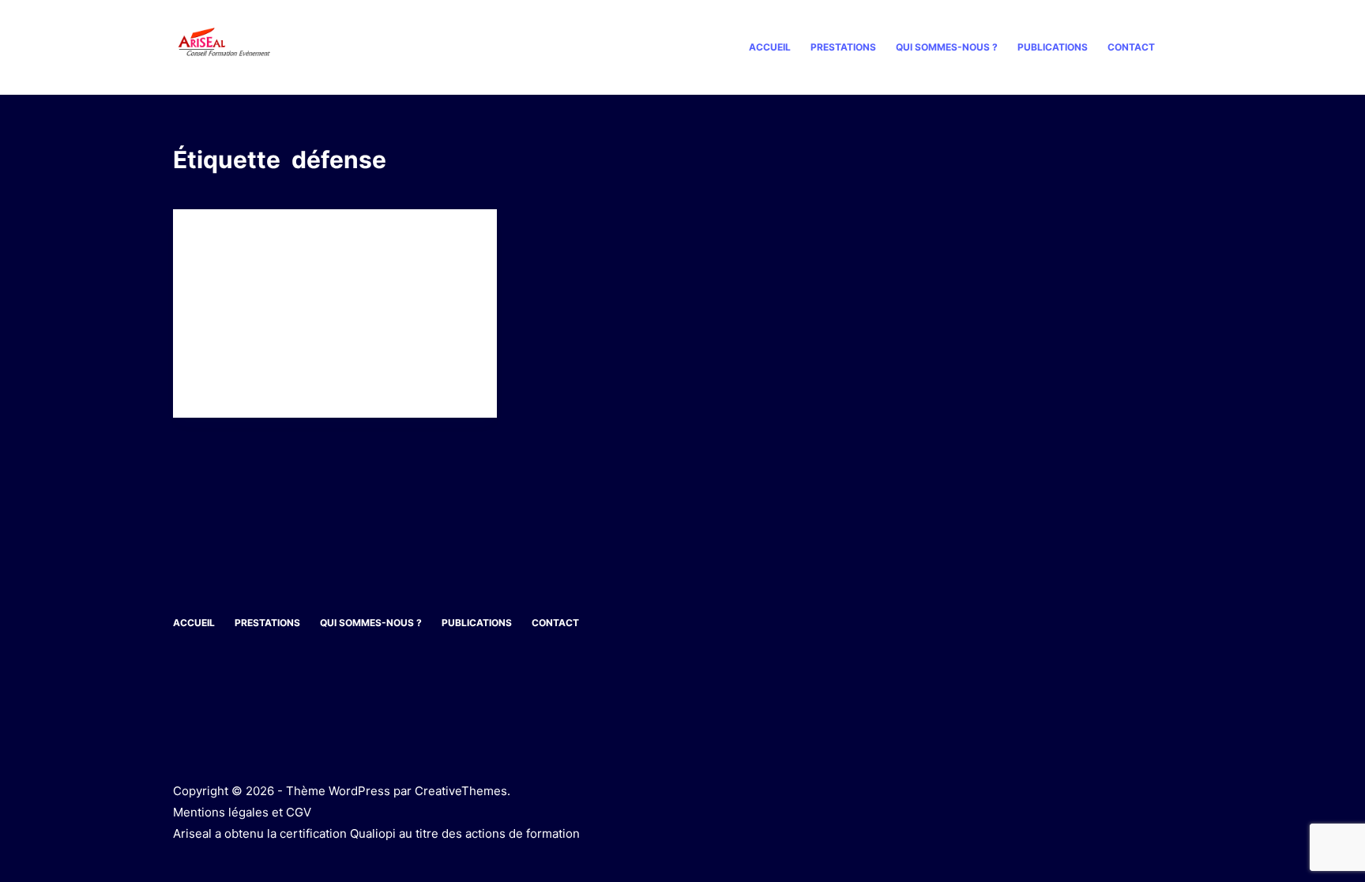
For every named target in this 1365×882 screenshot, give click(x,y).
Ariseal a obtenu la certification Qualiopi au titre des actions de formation (376, 833)
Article (217, 240)
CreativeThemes (461, 790)
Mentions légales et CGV (242, 812)
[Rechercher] (1186, 48)
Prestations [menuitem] (843, 47)
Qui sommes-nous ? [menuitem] (947, 47)
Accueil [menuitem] (770, 47)
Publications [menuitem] (1052, 47)
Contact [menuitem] (1131, 47)
